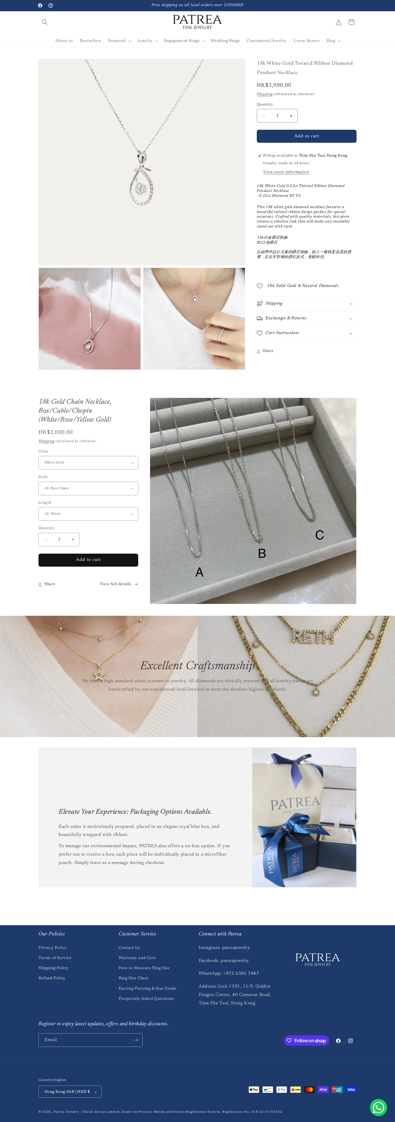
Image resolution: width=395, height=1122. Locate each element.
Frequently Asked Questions (146, 999)
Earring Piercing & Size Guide (147, 989)
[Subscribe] (136, 1040)
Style (43, 477)
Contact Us (129, 948)
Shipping (265, 94)
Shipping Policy (53, 968)
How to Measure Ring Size (144, 968)
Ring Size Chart (134, 978)
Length (44, 503)
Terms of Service (55, 958)
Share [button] (268, 351)
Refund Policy (52, 978)
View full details (115, 584)
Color (43, 451)
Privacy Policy (52, 948)
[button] (44, 22)
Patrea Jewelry (66, 1112)
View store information (286, 172)
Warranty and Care (137, 958)
